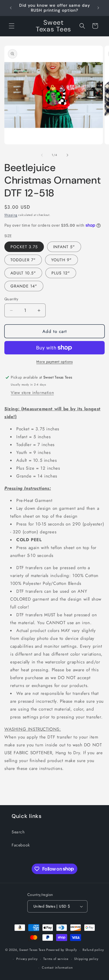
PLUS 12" (60, 273)
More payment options (54, 361)
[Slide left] (41, 155)
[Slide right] (67, 155)
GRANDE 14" (23, 286)
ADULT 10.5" (23, 273)
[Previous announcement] (10, 7)
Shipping (10, 215)
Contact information (57, 967)
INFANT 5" (64, 247)
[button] (11, 25)
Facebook (21, 845)
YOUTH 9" (61, 260)
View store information (32, 392)
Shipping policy (86, 958)
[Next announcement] (98, 7)
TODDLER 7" (23, 260)
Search (18, 832)
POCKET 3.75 (24, 247)
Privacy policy (27, 958)
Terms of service (55, 958)
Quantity (11, 299)
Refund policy (93, 949)
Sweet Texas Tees (32, 949)
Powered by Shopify (61, 949)
